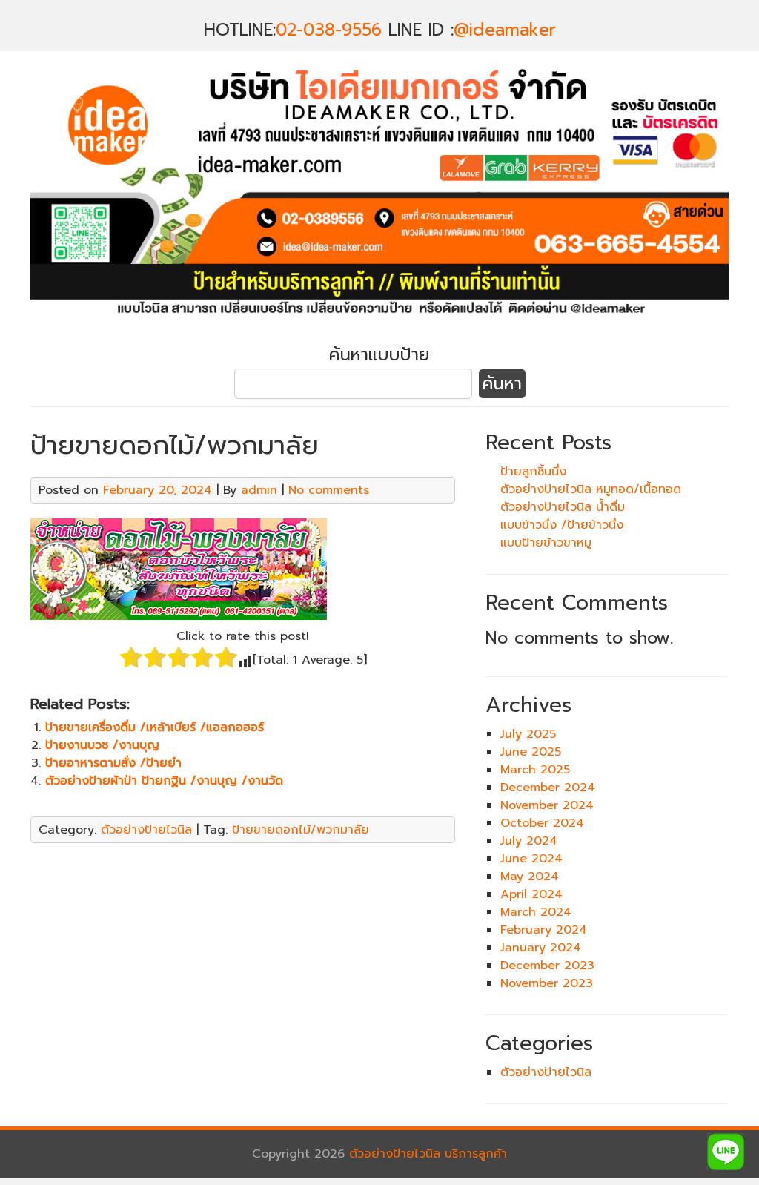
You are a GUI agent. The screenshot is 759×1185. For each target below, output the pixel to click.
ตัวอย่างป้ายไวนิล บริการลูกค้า (428, 1154)
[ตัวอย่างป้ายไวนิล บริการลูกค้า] (379, 324)
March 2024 (535, 912)
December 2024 (547, 787)
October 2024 (542, 823)
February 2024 (543, 930)
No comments (328, 490)
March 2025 (535, 770)
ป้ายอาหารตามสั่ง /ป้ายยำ (113, 763)
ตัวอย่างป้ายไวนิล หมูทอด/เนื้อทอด (590, 489)
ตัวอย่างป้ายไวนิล (146, 830)
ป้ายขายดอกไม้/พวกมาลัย (300, 830)
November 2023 (546, 983)
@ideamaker (505, 30)
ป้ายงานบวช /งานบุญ (102, 745)
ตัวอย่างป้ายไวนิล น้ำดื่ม (562, 507)
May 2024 (529, 876)
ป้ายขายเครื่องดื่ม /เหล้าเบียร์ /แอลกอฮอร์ (154, 727)
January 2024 (540, 948)
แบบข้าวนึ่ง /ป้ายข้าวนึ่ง (561, 525)
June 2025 (530, 752)
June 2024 (531, 859)
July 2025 (528, 734)
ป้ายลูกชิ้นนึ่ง (533, 472)
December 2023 (547, 965)
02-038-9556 (329, 30)
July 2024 (528, 841)
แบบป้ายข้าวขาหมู (545, 543)
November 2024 (547, 805)
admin (259, 490)
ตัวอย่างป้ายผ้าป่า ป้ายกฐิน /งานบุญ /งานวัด (164, 781)
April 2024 (531, 894)
